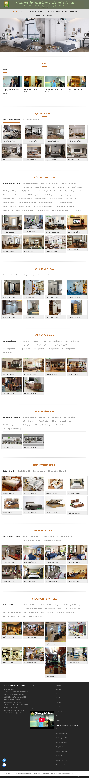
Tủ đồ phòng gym (76, 210)
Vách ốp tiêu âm (61, 425)
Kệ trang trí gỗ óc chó (27, 345)
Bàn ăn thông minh (24, 471)
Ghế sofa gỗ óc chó (39, 341)
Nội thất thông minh (44, 465)
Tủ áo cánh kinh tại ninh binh (27, 202)
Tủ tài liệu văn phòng (9, 425)
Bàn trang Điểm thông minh (57, 471)
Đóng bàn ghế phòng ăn (60, 210)
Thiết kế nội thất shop (31, 605)
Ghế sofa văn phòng (29, 417)
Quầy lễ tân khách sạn (51, 536)
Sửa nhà (65, 11)
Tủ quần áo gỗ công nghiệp (74, 191)
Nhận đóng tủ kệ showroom (12, 612)
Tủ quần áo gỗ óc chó (44, 345)
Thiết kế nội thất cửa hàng (49, 605)
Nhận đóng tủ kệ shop (31, 612)
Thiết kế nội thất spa (47, 612)
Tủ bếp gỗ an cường (27, 275)
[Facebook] (75, 776)
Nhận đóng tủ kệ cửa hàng (11, 616)
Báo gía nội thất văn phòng (11, 417)
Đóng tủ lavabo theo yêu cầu (50, 183)
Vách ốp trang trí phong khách (64, 206)
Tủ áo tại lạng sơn (40, 199)
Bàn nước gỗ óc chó (55, 341)
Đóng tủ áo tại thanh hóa (11, 195)
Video (40, 11)
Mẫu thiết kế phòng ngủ (30, 183)
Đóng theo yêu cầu (61, 733)
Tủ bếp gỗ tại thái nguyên (11, 191)
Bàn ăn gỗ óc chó (53, 349)
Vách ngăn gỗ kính (70, 417)
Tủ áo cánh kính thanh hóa (63, 202)
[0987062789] (4, 760)
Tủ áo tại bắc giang (9, 199)
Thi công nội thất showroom (33, 609)
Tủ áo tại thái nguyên (25, 199)
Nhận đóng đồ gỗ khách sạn (53, 540)
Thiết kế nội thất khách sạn (11, 536)
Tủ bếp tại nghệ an (9, 202)
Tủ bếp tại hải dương (9, 206)
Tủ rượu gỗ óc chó (39, 349)
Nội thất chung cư (44, 114)
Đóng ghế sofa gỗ (58, 187)
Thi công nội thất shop (72, 609)
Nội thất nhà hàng (66, 536)
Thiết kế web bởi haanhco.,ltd (64, 774)
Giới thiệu (23, 11)
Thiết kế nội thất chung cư (11, 119)
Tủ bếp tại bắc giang (64, 195)
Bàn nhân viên (56, 417)
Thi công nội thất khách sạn (32, 540)
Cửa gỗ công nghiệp (25, 425)
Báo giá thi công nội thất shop (70, 605)
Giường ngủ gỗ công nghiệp (43, 206)
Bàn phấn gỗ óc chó (9, 349)
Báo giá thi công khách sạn (32, 536)
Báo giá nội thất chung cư (31, 119)
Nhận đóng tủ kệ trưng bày (65, 612)
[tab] (5, 70)
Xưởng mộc (74, 11)
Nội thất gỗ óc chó (44, 177)
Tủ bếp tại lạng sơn (49, 195)
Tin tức (49, 16)
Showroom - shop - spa (44, 599)
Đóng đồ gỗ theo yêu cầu (24, 210)
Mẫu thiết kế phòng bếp (75, 187)
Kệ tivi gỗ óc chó (25, 341)
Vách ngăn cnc (27, 187)
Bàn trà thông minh (39, 471)
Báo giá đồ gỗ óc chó (10, 341)
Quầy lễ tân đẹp (44, 417)
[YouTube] (78, 776)
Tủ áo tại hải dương (55, 199)
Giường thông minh (9, 471)
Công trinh (55, 11)
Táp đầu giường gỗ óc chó (62, 345)
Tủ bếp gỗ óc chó (24, 349)
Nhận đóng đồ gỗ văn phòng (12, 429)
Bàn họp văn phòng (65, 421)
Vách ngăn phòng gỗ (29, 421)
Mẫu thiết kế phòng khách (11, 183)
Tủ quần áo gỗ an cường (11, 275)
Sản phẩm (32, 11)
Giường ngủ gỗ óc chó (72, 341)
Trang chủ (14, 11)
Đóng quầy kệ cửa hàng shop (32, 616)
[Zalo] (82, 776)
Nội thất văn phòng (44, 411)
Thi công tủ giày (8, 210)
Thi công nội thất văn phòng (44, 425)
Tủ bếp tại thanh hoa (28, 191)
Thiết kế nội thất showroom (12, 605)
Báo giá (46, 11)
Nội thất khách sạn (44, 530)
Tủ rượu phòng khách (42, 210)
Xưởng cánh (39, 16)
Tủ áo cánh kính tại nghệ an (31, 195)
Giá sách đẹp (58, 191)
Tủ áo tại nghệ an (70, 199)
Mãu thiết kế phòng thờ (42, 187)
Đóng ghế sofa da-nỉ (69, 183)
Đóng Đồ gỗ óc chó (44, 335)
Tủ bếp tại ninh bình (45, 202)
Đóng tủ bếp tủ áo (44, 269)
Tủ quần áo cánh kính (44, 275)
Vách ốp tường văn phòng (47, 421)
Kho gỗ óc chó (7, 353)
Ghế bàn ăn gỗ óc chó (69, 349)
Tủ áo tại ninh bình (25, 206)
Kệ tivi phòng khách (44, 191)
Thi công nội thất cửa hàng (53, 609)
